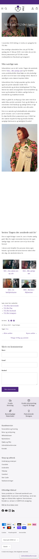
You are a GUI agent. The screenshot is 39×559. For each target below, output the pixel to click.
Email (4, 360)
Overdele (5, 464)
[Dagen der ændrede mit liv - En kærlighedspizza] (11, 287)
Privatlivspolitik (12, 532)
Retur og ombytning (8, 432)
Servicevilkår (22, 532)
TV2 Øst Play (8, 308)
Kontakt (4, 449)
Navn (3, 350)
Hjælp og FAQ (6, 442)
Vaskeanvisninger (7, 481)
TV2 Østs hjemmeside (11, 306)
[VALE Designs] (19, 8)
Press (7, 329)
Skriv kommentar (10, 389)
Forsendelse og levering (10, 429)
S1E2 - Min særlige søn (14, 71)
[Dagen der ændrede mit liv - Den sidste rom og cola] (11, 268)
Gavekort (5, 474)
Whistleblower (7, 435)
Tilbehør (4, 471)
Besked (4, 370)
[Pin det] (14, 320)
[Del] (11, 320)
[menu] (2, 8)
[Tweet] (8, 320)
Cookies (4, 532)
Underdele (5, 468)
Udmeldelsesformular (9, 445)
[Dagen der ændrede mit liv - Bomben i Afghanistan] (28, 287)
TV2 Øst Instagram (10, 313)
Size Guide (5, 477)
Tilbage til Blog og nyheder (19, 338)
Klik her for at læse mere (10, 505)
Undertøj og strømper (9, 461)
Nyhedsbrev (6, 439)
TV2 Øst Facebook (10, 311)
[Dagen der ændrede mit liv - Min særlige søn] (28, 268)
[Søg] (7, 8)
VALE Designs (9, 551)
